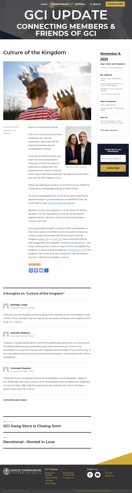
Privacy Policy (51, 478)
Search (97, 4)
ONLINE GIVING (115, 4)
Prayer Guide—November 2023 (112, 109)
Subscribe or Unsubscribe (68, 474)
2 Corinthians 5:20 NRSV (60, 203)
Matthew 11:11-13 (77, 250)
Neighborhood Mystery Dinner (111, 90)
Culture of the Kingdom (111, 68)
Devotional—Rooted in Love (111, 79)
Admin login (50, 483)
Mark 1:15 (43, 239)
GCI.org (108, 473)
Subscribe (113, 168)
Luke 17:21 (57, 239)
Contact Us (68, 478)
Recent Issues (60, 4)
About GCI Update (50, 474)
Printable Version (109, 130)
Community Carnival (110, 94)
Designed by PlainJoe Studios (16, 491)
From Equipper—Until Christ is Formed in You (111, 122)
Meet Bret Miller (108, 105)
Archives (80, 4)
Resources (109, 476)
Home (44, 4)
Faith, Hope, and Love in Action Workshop (111, 85)
